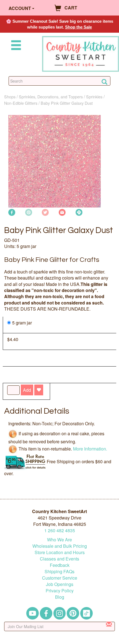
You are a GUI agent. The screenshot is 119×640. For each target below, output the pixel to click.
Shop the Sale (78, 27)
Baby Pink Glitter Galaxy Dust (67, 103)
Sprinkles (94, 96)
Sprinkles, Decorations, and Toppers (51, 96)
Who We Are (59, 539)
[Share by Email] (62, 212)
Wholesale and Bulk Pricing (59, 546)
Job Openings (59, 584)
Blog (59, 597)
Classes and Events (59, 558)
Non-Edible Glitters (20, 103)
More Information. (90, 449)
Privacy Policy (60, 590)
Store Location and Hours (60, 552)
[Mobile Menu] (15, 46)
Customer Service (59, 578)
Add (27, 390)
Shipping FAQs (59, 571)
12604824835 (59, 530)
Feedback (59, 565)
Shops (9, 96)
